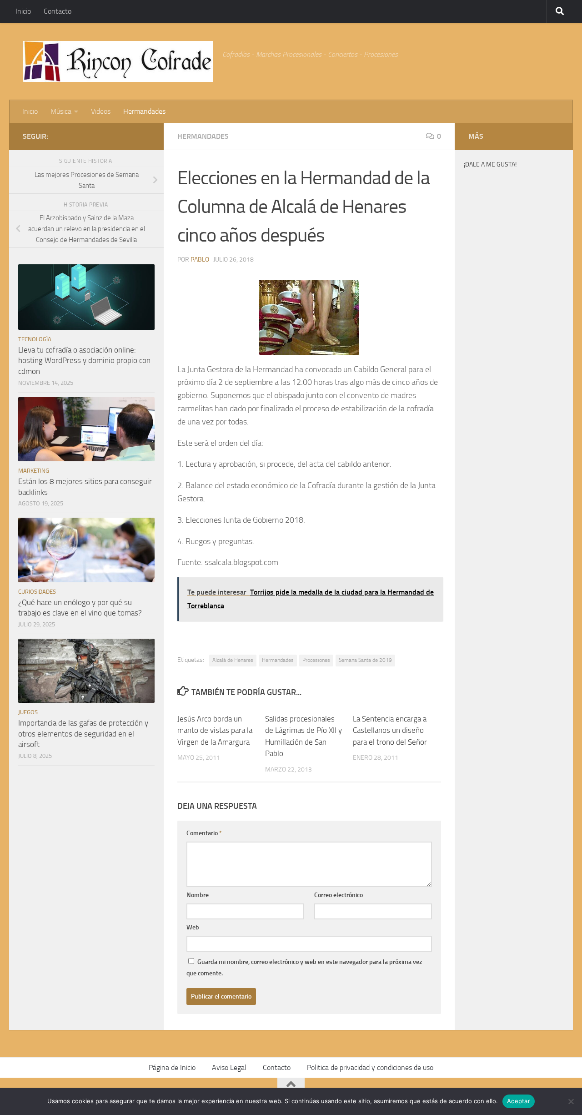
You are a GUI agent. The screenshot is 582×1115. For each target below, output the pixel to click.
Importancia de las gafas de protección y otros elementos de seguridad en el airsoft (83, 733)
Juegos (28, 712)
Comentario (204, 833)
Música (60, 111)
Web (192, 927)
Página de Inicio (172, 1067)
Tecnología (34, 339)
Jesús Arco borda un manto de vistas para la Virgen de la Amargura (214, 730)
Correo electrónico (338, 895)
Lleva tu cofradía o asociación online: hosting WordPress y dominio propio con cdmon (84, 360)
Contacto (57, 11)
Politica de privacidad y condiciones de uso (370, 1067)
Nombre (197, 895)
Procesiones (316, 660)
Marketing (33, 470)
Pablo (200, 259)
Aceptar (518, 1101)
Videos (100, 111)
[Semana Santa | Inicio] (118, 61)
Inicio (23, 11)
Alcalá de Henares (232, 660)
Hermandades (144, 111)
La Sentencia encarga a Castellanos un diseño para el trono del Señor (390, 730)
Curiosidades (37, 591)
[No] (570, 1101)
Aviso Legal (229, 1067)
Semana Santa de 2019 (365, 660)
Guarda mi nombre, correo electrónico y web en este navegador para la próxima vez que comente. (304, 967)
